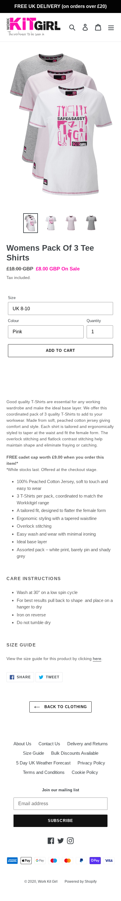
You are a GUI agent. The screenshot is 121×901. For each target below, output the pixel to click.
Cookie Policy (85, 772)
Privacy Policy (91, 762)
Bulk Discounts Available (74, 753)
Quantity (94, 321)
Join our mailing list (60, 790)
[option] (31, 223)
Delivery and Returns (87, 743)
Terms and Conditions (44, 772)
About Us (22, 743)
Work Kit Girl (48, 881)
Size (12, 298)
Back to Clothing (65, 707)
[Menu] (111, 27)
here (97, 658)
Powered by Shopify (81, 881)
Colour (13, 321)
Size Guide (33, 753)
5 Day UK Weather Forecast (43, 762)
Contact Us (49, 743)
